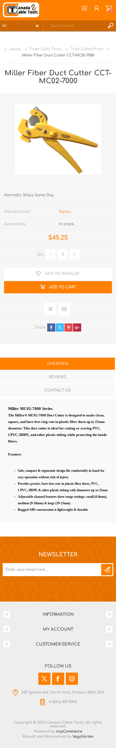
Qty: (41, 254)
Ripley (65, 212)
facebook (51, 327)
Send (106, 569)
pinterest (68, 327)
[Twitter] (44, 679)
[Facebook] (58, 679)
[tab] (57, 364)
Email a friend (64, 309)
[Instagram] (72, 679)
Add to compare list (50, 309)
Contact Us (57, 390)
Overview (57, 364)
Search (110, 25)
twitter (60, 327)
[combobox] (74, 25)
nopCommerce (69, 731)
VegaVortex (83, 737)
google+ (77, 327)
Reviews (57, 377)
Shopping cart (109, 8)
